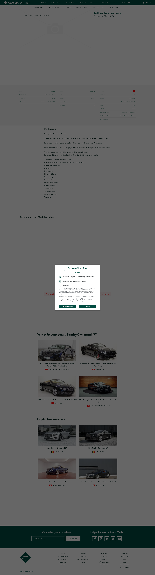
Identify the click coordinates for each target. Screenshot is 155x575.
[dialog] (77, 287)
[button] (77, 285)
